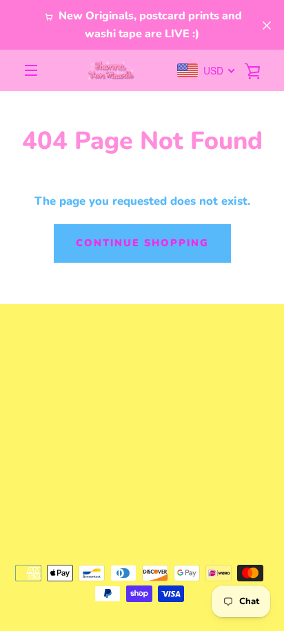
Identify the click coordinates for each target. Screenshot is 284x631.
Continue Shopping (142, 243)
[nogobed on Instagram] (142, 477)
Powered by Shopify (142, 533)
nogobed (183, 514)
